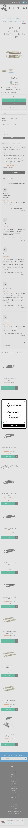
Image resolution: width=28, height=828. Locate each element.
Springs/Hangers (14, 19)
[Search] (25, 15)
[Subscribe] (25, 758)
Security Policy (14, 806)
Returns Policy (14, 804)
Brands (14, 792)
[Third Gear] (14, 7)
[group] (14, 166)
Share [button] (21, 208)
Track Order (14, 776)
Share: (20, 23)
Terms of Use (14, 797)
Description (5, 143)
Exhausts (18, 18)
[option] (14, 54)
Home (2, 18)
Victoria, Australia (15, 813)
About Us (14, 783)
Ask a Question (14, 107)
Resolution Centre (14, 779)
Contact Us (14, 788)
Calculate (14, 137)
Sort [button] (4, 178)
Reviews (14, 790)
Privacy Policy (14, 802)
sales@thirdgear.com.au (15, 811)
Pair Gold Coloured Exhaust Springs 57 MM (13, 21)
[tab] (13, 184)
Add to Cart (14, 100)
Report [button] (18, 208)
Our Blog (14, 786)
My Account (17, 2)
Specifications (16, 143)
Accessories (5, 19)
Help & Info (14, 799)
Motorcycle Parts (10, 18)
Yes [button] (15, 208)
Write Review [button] (14, 172)
